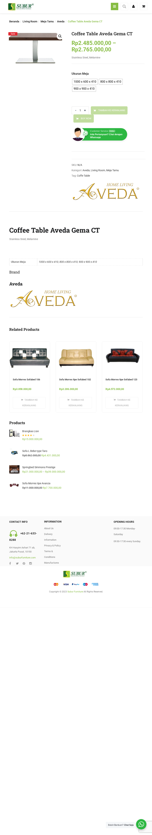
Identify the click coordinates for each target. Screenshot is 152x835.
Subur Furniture (75, 591)
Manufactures (51, 562)
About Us (49, 528)
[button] (60, 36)
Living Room (30, 21)
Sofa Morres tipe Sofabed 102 (75, 379)
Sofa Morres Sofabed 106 (26, 379)
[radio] (85, 81)
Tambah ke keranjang (111, 110)
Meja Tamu (47, 21)
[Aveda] (107, 191)
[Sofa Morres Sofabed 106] (30, 343)
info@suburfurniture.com (22, 557)
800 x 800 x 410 (69, 261)
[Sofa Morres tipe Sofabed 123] (122, 343)
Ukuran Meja (80, 73)
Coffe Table (83, 175)
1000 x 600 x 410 (48, 261)
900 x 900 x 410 (88, 261)
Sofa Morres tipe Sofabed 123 (121, 379)
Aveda (61, 21)
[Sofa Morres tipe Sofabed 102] (76, 343)
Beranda (14, 21)
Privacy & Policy (52, 545)
